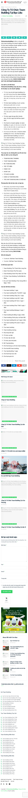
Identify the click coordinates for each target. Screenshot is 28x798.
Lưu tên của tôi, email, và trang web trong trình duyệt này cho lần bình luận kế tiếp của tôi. (14, 586)
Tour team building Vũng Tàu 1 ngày (14, 295)
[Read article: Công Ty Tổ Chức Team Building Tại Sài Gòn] (14, 414)
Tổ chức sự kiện (8, 335)
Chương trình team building (15, 205)
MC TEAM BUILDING (9, 163)
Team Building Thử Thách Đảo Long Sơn (15, 268)
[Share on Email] (19, 37)
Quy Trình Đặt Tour (14, 640)
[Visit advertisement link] (14, 371)
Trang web (3, 578)
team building (22, 94)
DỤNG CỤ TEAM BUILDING (11, 177)
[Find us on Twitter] (3, 784)
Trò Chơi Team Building (16, 675)
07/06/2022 (13, 658)
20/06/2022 (13, 642)
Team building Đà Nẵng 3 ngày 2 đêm (14, 315)
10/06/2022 (4, 504)
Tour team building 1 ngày (11, 290)
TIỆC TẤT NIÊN (8, 166)
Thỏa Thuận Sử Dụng (17, 779)
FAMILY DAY (7, 169)
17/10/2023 (13, 650)
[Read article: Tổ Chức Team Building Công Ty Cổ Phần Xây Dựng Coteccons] (6, 655)
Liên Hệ (12, 781)
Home (2, 7)
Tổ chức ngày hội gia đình (11, 116)
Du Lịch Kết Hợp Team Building (10, 476)
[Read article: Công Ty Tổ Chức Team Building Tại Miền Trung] (6, 663)
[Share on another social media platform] (24, 37)
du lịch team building (11, 245)
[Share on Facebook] (3, 37)
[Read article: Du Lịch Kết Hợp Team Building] (14, 465)
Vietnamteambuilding (10, 49)
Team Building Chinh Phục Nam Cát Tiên (15, 273)
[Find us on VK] (6, 784)
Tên (2, 564)
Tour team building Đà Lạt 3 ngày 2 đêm (15, 320)
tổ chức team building (9, 55)
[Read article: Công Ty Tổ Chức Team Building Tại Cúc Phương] (14, 489)
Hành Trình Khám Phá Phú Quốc (13, 271)
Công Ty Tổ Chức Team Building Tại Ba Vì (13, 527)
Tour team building (9, 327)
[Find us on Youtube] (9, 784)
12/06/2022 (4, 428)
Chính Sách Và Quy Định (6, 779)
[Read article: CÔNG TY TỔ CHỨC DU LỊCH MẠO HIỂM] (14, 440)
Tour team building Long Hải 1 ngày (13, 298)
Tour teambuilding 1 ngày (11, 351)
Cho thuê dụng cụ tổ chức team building (15, 346)
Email (3, 571)
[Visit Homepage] (13, 2)
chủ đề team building (12, 247)
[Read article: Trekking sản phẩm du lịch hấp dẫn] (6, 670)
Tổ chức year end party (10, 340)
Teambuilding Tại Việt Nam (11, 7)
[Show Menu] (2, 2)
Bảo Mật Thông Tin (5, 781)
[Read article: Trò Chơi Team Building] (6, 676)
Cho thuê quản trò (9, 356)
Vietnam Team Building (7, 16)
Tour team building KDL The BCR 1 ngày (15, 293)
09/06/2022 (17, 16)
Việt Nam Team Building (16, 258)
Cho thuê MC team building (11, 348)
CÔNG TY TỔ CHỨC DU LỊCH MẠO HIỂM (13, 451)
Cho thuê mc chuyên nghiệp (11, 123)
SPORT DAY (7, 171)
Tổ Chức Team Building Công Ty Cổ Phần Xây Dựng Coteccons (17, 655)
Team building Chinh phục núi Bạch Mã (14, 317)
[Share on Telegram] (14, 37)
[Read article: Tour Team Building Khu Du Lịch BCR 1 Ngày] (6, 648)
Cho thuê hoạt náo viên (10, 353)
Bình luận (4, 545)
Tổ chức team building (10, 103)
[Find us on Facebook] (1, 784)
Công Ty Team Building (8, 400)
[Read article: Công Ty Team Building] (14, 389)
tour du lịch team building (16, 92)
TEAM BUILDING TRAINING (11, 158)
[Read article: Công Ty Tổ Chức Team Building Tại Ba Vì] (14, 516)
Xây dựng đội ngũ (9, 332)
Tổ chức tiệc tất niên (9, 338)
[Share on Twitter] (8, 37)
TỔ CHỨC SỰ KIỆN (9, 174)
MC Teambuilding (9, 343)
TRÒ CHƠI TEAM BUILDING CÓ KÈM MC (15, 179)
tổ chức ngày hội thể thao (14, 118)
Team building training (10, 107)
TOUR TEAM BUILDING (10, 161)
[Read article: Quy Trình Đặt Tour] (6, 642)
